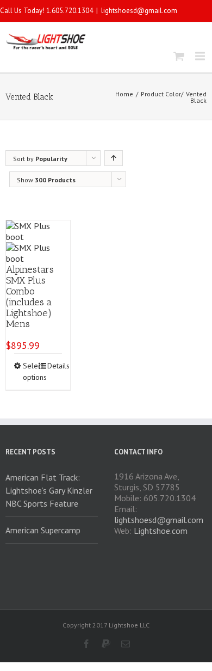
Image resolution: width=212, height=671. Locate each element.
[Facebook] (86, 643)
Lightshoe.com (161, 530)
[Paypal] (106, 643)
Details (54, 366)
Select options (30, 371)
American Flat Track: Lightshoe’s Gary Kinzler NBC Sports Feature (48, 490)
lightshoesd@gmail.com (139, 10)
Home (124, 94)
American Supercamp (42, 530)
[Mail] (125, 643)
